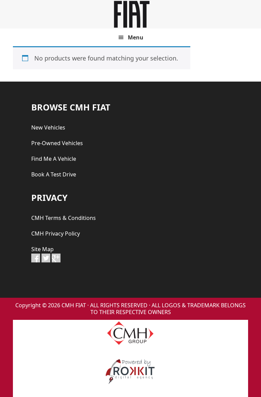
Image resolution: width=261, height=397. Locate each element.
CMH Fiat (130, 14)
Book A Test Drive (53, 174)
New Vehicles (48, 127)
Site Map (42, 249)
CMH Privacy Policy (55, 233)
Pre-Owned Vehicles (57, 143)
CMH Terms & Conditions (63, 218)
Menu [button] (135, 37)
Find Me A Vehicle (53, 158)
